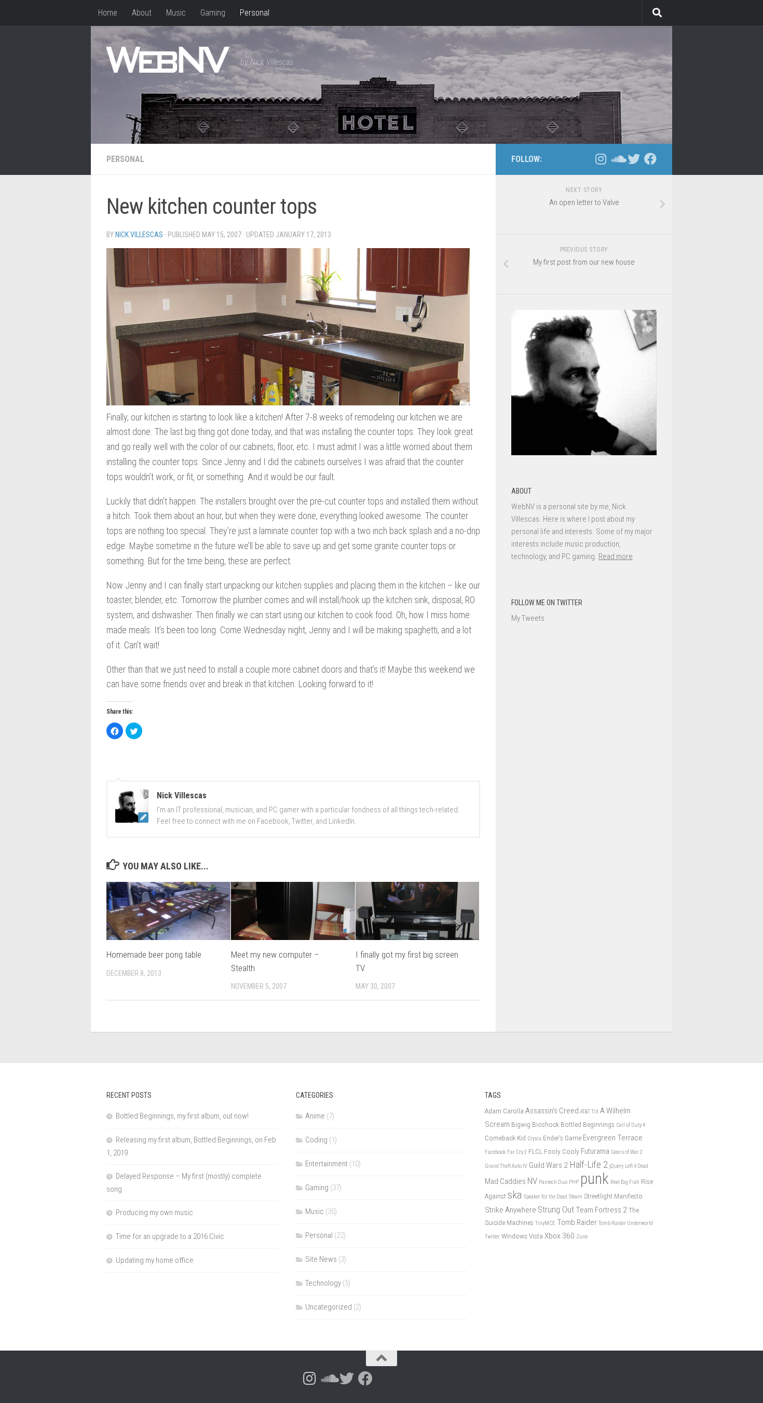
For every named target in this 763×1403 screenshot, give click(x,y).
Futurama (595, 1151)
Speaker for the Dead (545, 1196)
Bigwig (520, 1124)
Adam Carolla (504, 1111)
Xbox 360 (559, 1236)
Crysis (534, 1138)
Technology (323, 1283)
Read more (615, 556)
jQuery (616, 1166)
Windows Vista (522, 1236)
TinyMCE (545, 1223)
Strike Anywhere (510, 1210)
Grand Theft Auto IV (506, 1166)
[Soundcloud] (617, 159)
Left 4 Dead (636, 1166)
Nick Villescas (139, 234)
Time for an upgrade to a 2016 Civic (170, 1236)
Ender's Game (562, 1138)
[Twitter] (634, 159)
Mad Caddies (505, 1181)
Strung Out (556, 1209)
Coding (316, 1140)
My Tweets (527, 618)
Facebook (495, 1152)
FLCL (535, 1151)
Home (107, 13)
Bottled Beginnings (588, 1124)
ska (515, 1194)
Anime (315, 1116)
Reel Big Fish (624, 1182)
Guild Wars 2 (548, 1165)
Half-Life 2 (588, 1164)
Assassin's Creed (552, 1110)
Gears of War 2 (627, 1152)
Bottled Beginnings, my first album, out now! (182, 1116)
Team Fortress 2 (601, 1210)
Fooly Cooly (561, 1151)
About (142, 13)
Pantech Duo (553, 1182)
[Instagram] (600, 159)
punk (594, 1179)
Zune (582, 1236)
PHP (574, 1182)
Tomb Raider (577, 1222)
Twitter (492, 1236)
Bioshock (545, 1124)
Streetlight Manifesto (613, 1196)
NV (532, 1181)
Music (176, 13)
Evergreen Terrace (613, 1137)
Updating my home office (155, 1260)
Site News (321, 1259)
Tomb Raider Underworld (625, 1223)
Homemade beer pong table (153, 954)
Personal (254, 13)
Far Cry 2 (517, 1152)
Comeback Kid (505, 1138)
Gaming (212, 13)
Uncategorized (328, 1307)
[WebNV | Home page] (168, 60)
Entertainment (326, 1163)
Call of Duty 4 (630, 1125)
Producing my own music (154, 1212)
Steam (575, 1196)
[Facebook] (650, 159)
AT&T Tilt (589, 1111)
